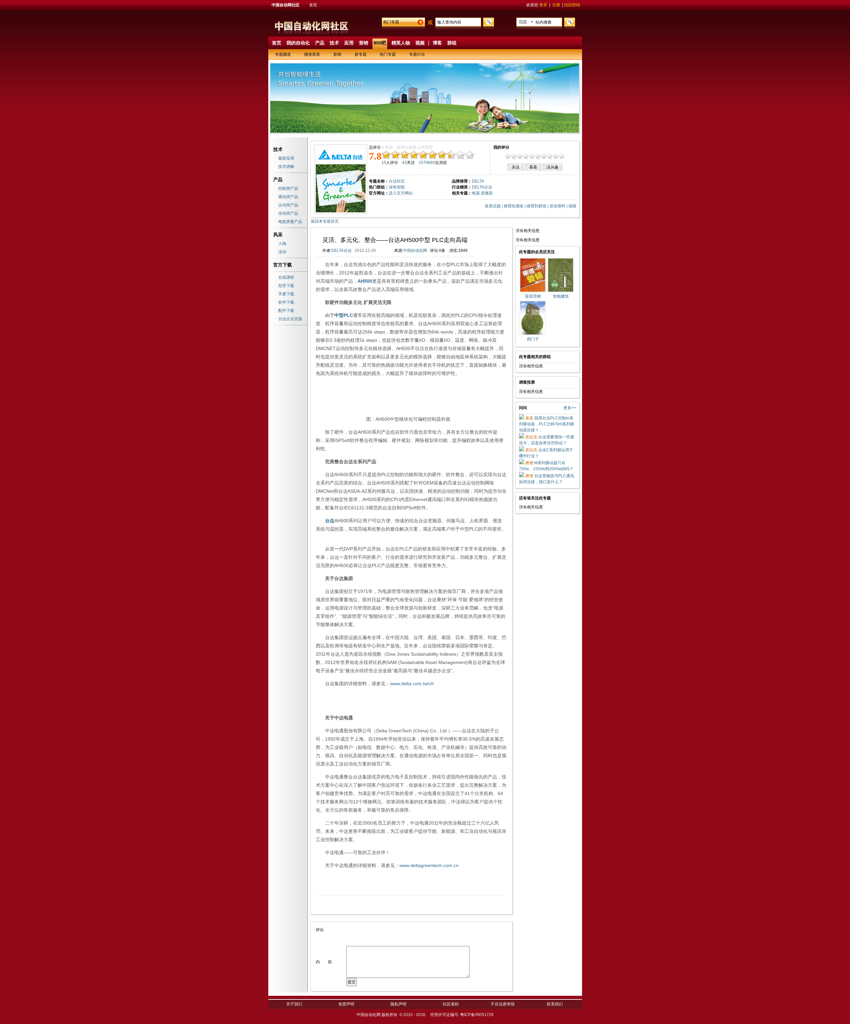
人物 (282, 243)
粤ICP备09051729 (476, 1014)
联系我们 (555, 1004)
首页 (313, 5)
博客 (437, 42)
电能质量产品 (290, 221)
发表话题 (493, 206)
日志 (523, 22)
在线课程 (286, 277)
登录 (543, 5)
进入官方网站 (401, 193)
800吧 (380, 42)
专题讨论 (417, 54)
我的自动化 (298, 42)
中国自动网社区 (285, 5)
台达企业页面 (290, 319)
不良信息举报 (503, 1004)
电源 (476, 193)
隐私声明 (398, 1004)
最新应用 (286, 158)
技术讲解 (286, 166)
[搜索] (487, 21)
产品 (319, 42)
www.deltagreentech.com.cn (429, 865)
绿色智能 (397, 187)
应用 (349, 42)
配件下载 (286, 310)
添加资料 (557, 206)
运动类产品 (288, 205)
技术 (334, 42)
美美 (528, 418)
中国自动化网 (415, 250)
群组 (452, 42)
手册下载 (286, 294)
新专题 (361, 54)
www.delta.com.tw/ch (412, 683)
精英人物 (400, 42)
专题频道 (283, 54)
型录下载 (286, 285)
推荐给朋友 (514, 206)
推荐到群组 (537, 206)
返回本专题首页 (325, 221)
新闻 (337, 54)
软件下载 (286, 302)
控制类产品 (288, 188)
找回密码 (572, 5)
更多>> (569, 407)
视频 (420, 42)
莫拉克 (530, 437)
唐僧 (528, 463)
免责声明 (346, 1004)
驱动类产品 (288, 196)
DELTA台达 (341, 250)
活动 (282, 252)
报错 (572, 206)
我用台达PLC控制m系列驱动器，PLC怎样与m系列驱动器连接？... (546, 424)
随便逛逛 (312, 54)
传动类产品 (288, 213)
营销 (363, 42)
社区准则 (451, 1004)
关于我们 (294, 1004)
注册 (556, 5)
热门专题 (391, 22)
